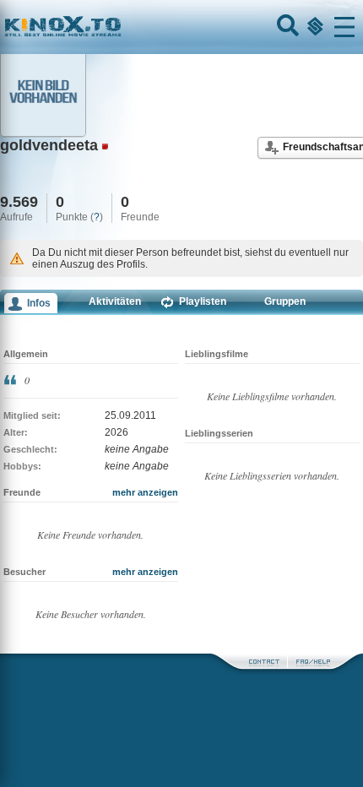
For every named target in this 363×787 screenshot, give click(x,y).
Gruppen (285, 301)
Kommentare (58, 325)
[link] (181, 27)
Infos (39, 303)
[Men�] (344, 27)
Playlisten (202, 301)
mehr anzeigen (145, 492)
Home (120, 27)
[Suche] (286, 27)
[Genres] (313, 27)
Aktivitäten (115, 301)
